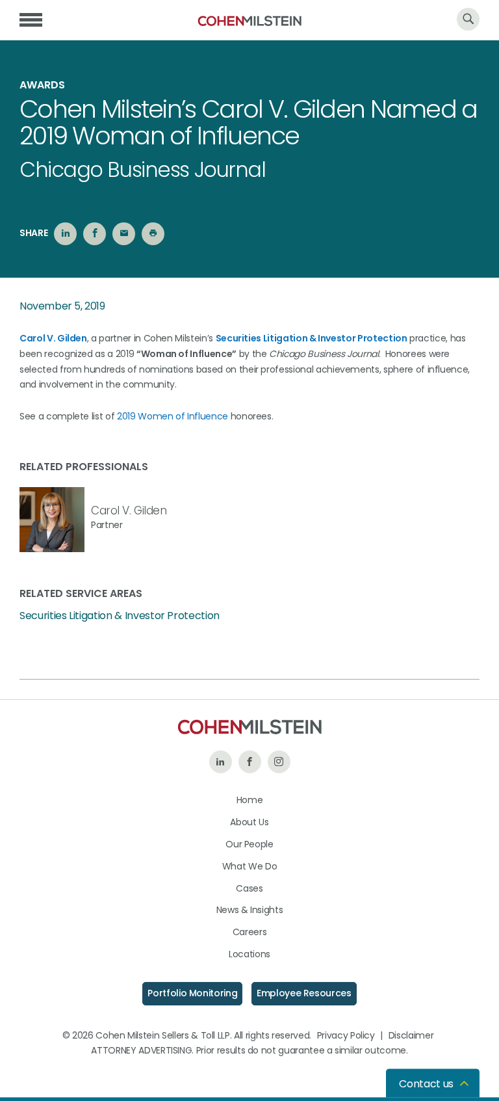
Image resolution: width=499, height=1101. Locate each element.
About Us (249, 822)
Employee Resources (304, 993)
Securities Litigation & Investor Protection (119, 616)
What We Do (249, 866)
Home (250, 799)
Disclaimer (411, 1035)
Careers (250, 931)
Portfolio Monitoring (192, 993)
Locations (249, 954)
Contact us (426, 1083)
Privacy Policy (346, 1035)
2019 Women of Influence (172, 416)
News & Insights (249, 909)
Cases (249, 888)
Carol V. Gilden (129, 510)
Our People (249, 844)
